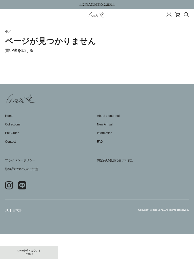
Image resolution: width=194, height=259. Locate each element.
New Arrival (105, 124)
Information (104, 133)
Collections (12, 124)
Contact (10, 141)
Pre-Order (12, 133)
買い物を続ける (19, 50)
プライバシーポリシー (20, 160)
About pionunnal (108, 116)
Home (9, 116)
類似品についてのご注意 (21, 169)
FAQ (100, 141)
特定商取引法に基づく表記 (115, 160)
